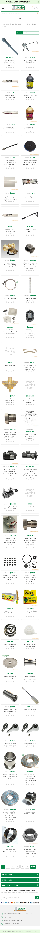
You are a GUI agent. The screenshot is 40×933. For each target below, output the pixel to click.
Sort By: (20, 33)
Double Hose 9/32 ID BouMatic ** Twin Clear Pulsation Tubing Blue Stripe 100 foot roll (10, 815)
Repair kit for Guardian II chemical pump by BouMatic (10, 331)
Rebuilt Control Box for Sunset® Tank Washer (30, 436)
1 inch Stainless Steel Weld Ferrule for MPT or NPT (10, 776)
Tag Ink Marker (10, 365)
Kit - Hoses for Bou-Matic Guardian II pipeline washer (30, 367)
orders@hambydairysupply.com (13, 920)
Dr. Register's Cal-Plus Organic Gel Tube (10, 231)
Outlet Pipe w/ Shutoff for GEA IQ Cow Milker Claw (10, 265)
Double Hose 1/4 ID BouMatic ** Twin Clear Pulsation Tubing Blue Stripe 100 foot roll (30, 778)
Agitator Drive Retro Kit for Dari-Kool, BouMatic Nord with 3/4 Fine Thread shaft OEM (30, 473)
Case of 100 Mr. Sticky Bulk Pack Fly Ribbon (10, 613)
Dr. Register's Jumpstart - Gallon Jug (30, 129)
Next (33, 867)
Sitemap (34, 931)
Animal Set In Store (30, 507)
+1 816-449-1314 (8, 917)
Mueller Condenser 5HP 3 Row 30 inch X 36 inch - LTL (30, 400)
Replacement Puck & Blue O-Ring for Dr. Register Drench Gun (30, 162)
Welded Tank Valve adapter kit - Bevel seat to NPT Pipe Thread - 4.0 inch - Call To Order (10, 436)
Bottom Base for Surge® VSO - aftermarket (10, 400)
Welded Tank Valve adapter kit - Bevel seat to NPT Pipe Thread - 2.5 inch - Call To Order (30, 542)
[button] (20, 25)
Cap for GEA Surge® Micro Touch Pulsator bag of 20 (10, 577)
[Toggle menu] (3, 8)
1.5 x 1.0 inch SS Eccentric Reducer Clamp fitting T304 (30, 678)
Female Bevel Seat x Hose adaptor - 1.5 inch (10, 711)
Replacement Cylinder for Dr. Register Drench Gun (10, 198)
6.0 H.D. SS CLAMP (10, 298)
